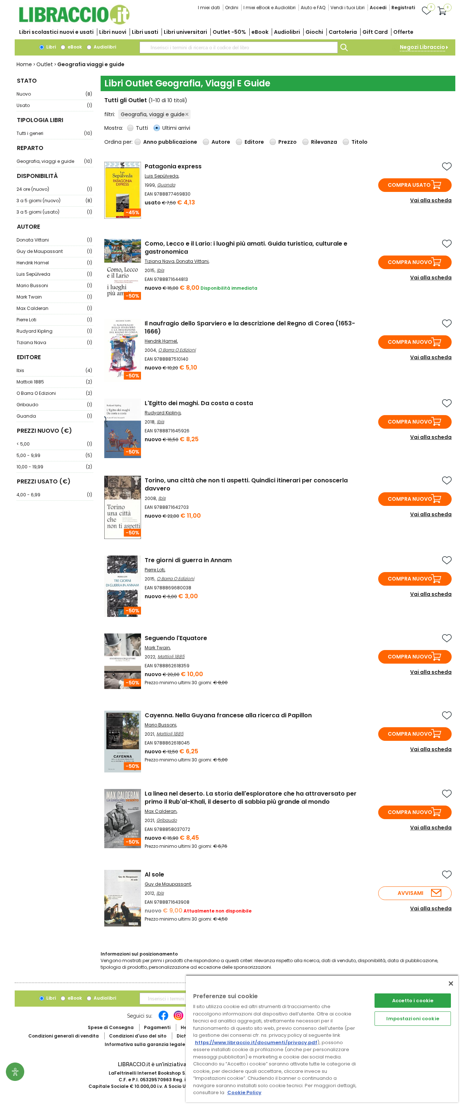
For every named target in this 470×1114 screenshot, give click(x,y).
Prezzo (287, 142)
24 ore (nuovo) (54, 189)
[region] (322, 1038)
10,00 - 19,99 (54, 467)
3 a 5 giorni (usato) (54, 212)
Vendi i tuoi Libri (347, 7)
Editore (254, 142)
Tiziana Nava (54, 342)
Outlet (44, 64)
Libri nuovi (112, 32)
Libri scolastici (56, 32)
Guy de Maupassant (54, 251)
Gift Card (375, 32)
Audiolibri (287, 32)
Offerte (403, 32)
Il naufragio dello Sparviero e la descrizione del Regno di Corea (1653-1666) (250, 327)
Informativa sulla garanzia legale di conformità (161, 1044)
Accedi (378, 7)
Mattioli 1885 (54, 382)
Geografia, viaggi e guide (54, 161)
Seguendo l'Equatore (176, 638)
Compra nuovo (410, 262)
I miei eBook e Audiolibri (269, 7)
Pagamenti (157, 1027)
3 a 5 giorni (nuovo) (54, 200)
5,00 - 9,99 (54, 455)
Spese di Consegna (111, 1027)
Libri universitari (185, 32)
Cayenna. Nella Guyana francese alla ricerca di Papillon (228, 715)
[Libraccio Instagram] (178, 1019)
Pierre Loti (54, 320)
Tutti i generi (54, 133)
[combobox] (239, 47)
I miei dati (209, 7)
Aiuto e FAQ (313, 7)
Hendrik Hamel (54, 263)
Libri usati (145, 32)
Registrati (403, 7)
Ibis (54, 370)
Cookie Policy (244, 1092)
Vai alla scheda (431, 200)
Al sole (154, 874)
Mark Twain (54, 297)
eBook (260, 32)
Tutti (142, 128)
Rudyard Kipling (54, 331)
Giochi (314, 32)
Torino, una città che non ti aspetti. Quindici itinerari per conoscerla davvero (246, 484)
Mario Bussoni (54, 285)
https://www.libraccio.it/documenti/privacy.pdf (256, 1042)
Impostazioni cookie (412, 1018)
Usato (54, 105)
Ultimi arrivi (176, 128)
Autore (221, 142)
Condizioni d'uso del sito (137, 1036)
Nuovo (54, 94)
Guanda (54, 416)
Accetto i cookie (412, 1000)
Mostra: (114, 128)
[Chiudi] (451, 983)
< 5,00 (54, 444)
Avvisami (410, 893)
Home (24, 64)
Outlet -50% (229, 32)
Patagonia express (173, 166)
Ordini (231, 7)
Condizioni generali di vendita (63, 1036)
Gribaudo (54, 404)
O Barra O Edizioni (54, 393)
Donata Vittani (54, 240)
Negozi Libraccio (422, 47)
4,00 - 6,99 (54, 495)
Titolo (359, 142)
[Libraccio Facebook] (163, 1019)
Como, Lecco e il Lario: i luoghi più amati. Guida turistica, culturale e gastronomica (246, 247)
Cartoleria (343, 32)
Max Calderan (54, 308)
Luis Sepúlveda (54, 274)
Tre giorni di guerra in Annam (188, 560)
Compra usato (409, 185)
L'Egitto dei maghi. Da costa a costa (199, 403)
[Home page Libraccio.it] (74, 23)
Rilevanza (324, 142)
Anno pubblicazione (170, 142)
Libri (50, 47)
